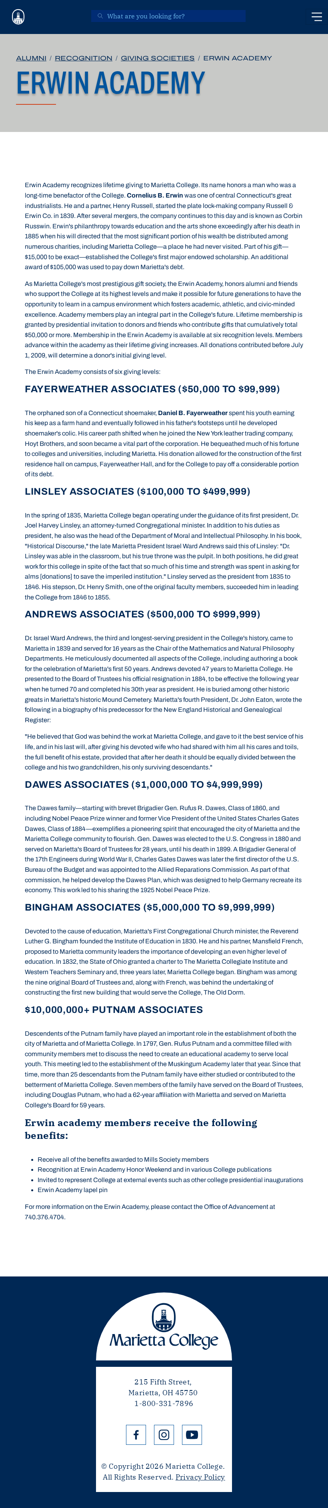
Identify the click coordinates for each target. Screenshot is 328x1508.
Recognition (83, 58)
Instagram (164, 1435)
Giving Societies (158, 58)
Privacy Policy (200, 1477)
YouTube (192, 1435)
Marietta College (164, 1326)
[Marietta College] (18, 17)
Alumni (31, 58)
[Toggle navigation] (317, 17)
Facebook (136, 1435)
